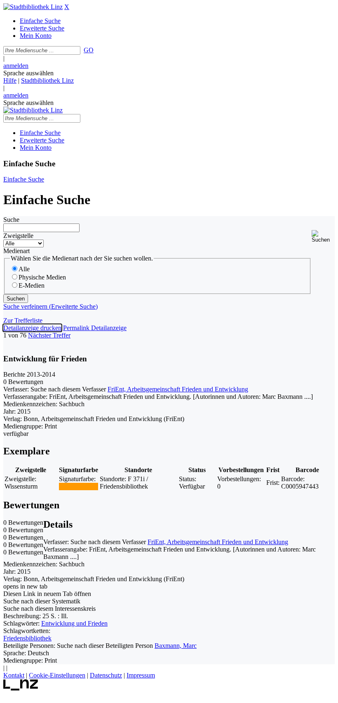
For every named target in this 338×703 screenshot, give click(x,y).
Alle (24, 268)
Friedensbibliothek (27, 638)
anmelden (15, 65)
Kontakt (13, 675)
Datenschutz (106, 675)
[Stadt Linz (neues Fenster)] (20, 688)
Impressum (141, 675)
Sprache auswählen (28, 73)
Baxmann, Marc (176, 645)
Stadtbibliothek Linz (47, 80)
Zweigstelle (18, 235)
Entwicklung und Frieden (74, 623)
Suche (11, 219)
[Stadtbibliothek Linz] (33, 6)
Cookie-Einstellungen (57, 675)
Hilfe (9, 80)
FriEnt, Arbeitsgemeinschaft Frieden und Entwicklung (178, 389)
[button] (323, 236)
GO (89, 50)
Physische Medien (42, 277)
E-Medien (32, 285)
